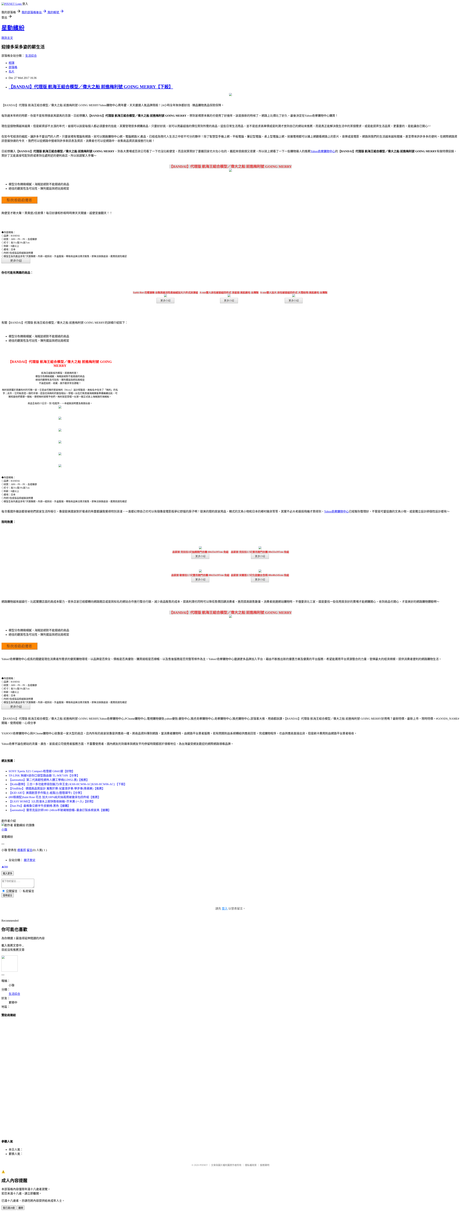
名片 (11, 71)
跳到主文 (7, 37)
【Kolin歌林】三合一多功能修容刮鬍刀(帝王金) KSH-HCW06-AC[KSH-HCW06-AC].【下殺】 (68, 784)
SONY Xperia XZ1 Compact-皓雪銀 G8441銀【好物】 (42, 771)
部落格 (13, 67)
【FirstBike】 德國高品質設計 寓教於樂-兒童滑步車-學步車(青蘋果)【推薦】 (57, 788)
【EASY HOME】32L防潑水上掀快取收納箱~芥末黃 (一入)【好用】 (52, 801)
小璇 (4, 829)
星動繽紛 (12, 28)
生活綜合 (31, 55)
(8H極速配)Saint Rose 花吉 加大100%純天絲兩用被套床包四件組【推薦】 (55, 797)
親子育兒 (29, 860)
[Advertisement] (230, 1075)
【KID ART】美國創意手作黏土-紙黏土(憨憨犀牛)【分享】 (46, 792)
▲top (4, 866)
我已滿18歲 (9, 1208)
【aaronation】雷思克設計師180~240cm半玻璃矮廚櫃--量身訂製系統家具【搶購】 (60, 810)
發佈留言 (7, 895)
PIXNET (204, 1165)
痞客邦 (21, 850)
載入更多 (7, 873)
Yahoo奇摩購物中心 (322, 151)
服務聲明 (264, 1165)
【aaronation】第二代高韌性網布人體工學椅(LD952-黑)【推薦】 (49, 779)
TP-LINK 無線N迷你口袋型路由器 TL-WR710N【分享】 (44, 775)
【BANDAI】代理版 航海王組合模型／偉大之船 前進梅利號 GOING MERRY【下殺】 (91, 86)
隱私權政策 (251, 1165)
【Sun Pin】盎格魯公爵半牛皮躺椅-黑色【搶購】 (39, 805)
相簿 (11, 62)
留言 (29, 850)
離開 (20, 1208)
